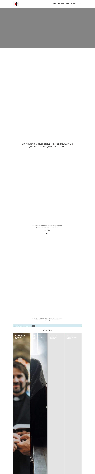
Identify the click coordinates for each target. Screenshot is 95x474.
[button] (81, 3)
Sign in (33, 325)
